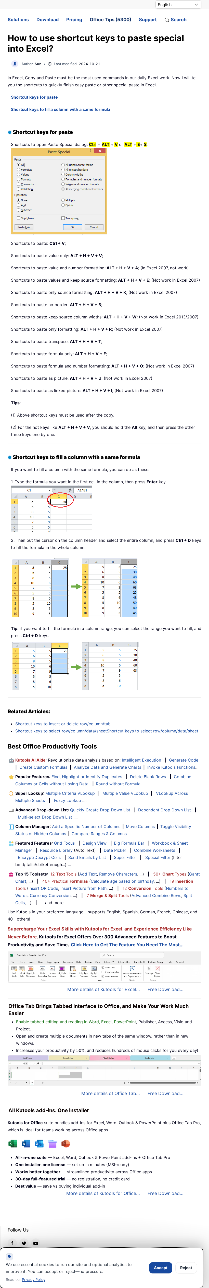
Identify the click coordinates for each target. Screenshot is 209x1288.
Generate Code (183, 760)
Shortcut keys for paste (34, 97)
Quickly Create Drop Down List (100, 809)
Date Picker (115, 850)
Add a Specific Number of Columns (86, 826)
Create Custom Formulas (43, 767)
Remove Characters (118, 874)
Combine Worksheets (154, 850)
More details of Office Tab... (110, 1093)
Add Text (88, 874)
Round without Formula (118, 783)
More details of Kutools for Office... (103, 1193)
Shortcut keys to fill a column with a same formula (60, 109)
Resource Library (56, 850)
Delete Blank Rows (148, 776)
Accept (160, 1267)
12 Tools (63, 874)
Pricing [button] (74, 19)
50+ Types (169, 874)
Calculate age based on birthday (122, 881)
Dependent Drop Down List (164, 809)
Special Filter (157, 857)
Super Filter (125, 857)
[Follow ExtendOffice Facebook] (12, 1243)
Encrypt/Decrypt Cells (39, 857)
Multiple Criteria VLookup (70, 793)
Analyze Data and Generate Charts (107, 767)
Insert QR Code (43, 888)
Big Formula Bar (129, 843)
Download (47, 19)
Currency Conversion (50, 895)
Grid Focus (64, 843)
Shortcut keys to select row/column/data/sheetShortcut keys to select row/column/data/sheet (106, 730)
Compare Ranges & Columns (99, 833)
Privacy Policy (33, 1279)
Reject (186, 1267)
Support (148, 19)
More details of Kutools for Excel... (103, 989)
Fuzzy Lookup (67, 800)
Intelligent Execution (141, 760)
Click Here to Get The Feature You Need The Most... (127, 944)
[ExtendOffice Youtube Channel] (35, 1243)
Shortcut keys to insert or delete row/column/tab (63, 723)
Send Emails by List (87, 857)
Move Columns (140, 826)
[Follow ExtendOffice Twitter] (24, 1243)
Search (179, 19)
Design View (95, 843)
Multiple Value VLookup (125, 793)
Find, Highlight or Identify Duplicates (86, 776)
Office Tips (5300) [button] (110, 19)
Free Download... (166, 989)
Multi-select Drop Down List (45, 817)
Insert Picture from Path (83, 888)
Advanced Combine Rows (156, 895)
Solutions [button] (18, 19)
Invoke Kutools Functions (171, 767)
